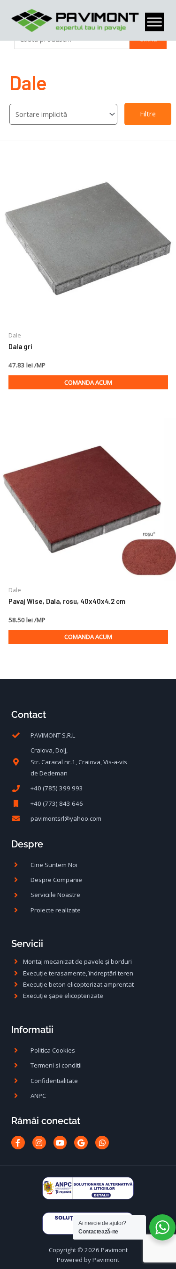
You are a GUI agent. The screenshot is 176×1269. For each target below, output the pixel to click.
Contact (28, 714)
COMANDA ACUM (88, 382)
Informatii (32, 1029)
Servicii (27, 943)
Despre (27, 844)
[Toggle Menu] (154, 22)
